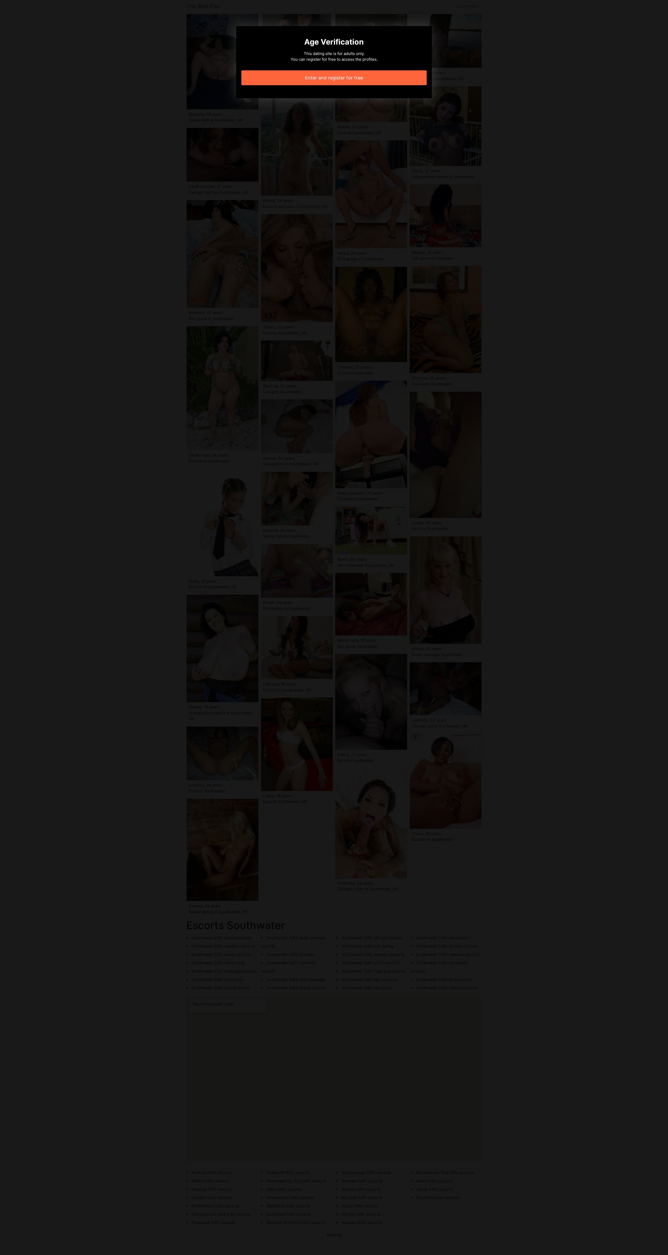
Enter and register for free (334, 78)
